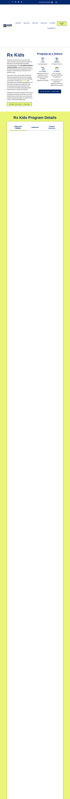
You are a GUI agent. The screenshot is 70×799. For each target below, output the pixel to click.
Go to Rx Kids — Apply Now (50, 91)
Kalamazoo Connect (45, 2)
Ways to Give (26, 23)
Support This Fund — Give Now (19, 104)
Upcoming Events (51, 28)
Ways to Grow (44, 23)
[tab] (18, 127)
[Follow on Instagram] (15, 2)
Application (35, 127)
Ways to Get (35, 23)
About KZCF (18, 23)
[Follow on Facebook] (12, 2)
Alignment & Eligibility (18, 127)
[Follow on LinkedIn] (21, 2)
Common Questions (51, 127)
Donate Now (61, 23)
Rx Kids (24, 80)
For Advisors (52, 23)
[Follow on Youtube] (18, 2)
